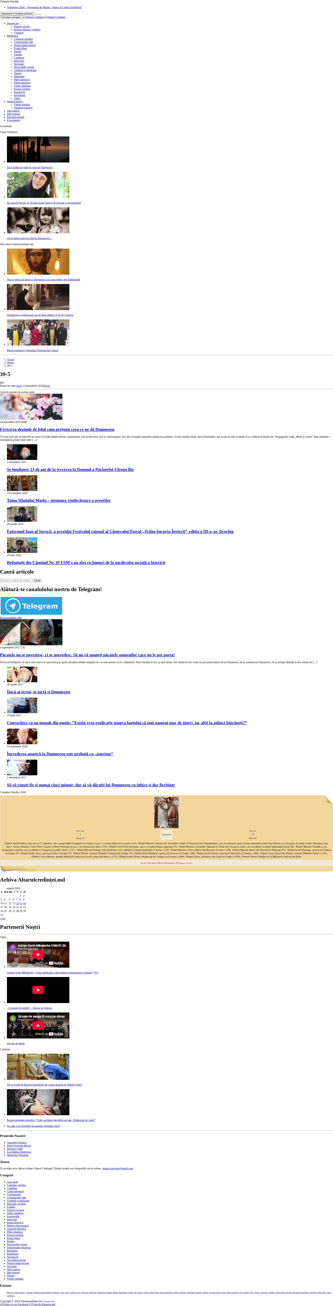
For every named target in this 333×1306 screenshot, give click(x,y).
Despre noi (13, 23)
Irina (19, 385)
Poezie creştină (22, 88)
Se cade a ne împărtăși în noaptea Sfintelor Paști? (33, 1126)
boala (16, 1293)
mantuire (182, 1293)
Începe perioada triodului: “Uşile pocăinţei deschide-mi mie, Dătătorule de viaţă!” (51, 1120)
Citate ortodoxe (22, 85)
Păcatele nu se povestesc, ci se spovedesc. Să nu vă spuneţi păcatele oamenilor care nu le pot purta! (87, 655)
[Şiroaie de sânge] (38, 1037)
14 (17, 903)
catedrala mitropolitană (42, 1293)
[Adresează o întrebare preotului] (36, 14)
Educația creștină (16, 1203)
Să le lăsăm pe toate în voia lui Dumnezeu (30, 167)
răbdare (272, 1293)
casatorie (29, 1293)
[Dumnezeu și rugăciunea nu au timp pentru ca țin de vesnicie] (38, 309)
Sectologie (19, 95)
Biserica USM (15, 1148)
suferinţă (313, 1293)
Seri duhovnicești (16, 1260)
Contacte (19, 32)
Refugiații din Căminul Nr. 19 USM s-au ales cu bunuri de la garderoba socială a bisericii (86, 562)
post (240, 1293)
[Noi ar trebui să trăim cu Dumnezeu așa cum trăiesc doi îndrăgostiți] (38, 273)
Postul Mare (20, 48)
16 (24, 903)
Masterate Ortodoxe (18, 1155)
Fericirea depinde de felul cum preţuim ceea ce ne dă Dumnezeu (57, 429)
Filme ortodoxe (22, 82)
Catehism (19, 57)
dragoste (85, 1293)
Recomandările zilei (11, 617)
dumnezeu (101, 1293)
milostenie (191, 1293)
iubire (157, 1293)
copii (62, 1293)
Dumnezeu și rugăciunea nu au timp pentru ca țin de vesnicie (40, 315)
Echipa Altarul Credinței (27, 29)
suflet (319, 1293)
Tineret (18, 73)
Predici (18, 51)
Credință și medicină (25, 70)
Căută (37, 580)
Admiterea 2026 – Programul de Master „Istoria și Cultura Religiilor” (44, 7)
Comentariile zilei (23, 42)
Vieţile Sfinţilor (15, 1278)
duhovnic (93, 1293)
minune (199, 1293)
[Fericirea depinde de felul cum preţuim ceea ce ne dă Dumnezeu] (31, 418)
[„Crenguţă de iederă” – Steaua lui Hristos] (38, 1002)
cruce (78, 1293)
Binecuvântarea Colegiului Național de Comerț (32, 350)
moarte (205, 1293)
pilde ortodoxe (232, 1293)
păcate (256, 1293)
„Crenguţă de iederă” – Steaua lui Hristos (29, 1008)
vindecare (11, 1296)
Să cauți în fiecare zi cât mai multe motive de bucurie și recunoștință (44, 202)
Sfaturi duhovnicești (25, 45)
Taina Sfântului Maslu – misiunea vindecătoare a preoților (59, 500)
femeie (130, 1293)
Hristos (140, 1293)
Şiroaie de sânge (16, 1043)
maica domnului (166, 1293)
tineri (324, 1293)
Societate (19, 63)
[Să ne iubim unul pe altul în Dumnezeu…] (38, 232)
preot (252, 1293)
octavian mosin (215, 1293)
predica (246, 1293)
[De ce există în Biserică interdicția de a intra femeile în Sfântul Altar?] (38, 1078)
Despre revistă (21, 26)
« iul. (3, 918)
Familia (18, 54)
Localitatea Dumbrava (19, 1151)
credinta (72, 1293)
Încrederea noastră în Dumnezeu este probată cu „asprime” (60, 754)
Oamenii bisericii (23, 107)
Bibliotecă (12, 35)
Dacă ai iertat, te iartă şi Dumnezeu (38, 692)
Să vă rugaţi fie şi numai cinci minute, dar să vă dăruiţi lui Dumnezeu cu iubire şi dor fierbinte (91, 785)
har (135, 1293)
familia (109, 1293)
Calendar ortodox (23, 38)
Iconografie (13, 1216)
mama (176, 1293)
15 (21, 903)
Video (17, 98)
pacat (224, 1293)
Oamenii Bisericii (16, 1228)
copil (67, 1293)
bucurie (22, 1293)
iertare (146, 1293)
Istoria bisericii (15, 101)
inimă (151, 1293)
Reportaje (19, 76)
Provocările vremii (24, 67)
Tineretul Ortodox (17, 1142)
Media (10, 362)
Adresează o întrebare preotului (17, 13)
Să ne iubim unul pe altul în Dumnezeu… (29, 238)
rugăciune (264, 1293)
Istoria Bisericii (15, 1222)
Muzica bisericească (18, 1225)
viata (329, 1293)
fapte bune (123, 1293)
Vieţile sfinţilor (22, 104)
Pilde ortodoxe (22, 79)
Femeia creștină (15, 1210)
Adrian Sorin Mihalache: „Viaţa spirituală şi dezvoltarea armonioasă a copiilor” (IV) (53, 972)
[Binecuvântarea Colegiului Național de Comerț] (38, 344)
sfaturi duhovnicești (283, 1293)
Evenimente (13, 120)
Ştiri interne (13, 110)
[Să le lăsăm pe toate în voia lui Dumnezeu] (38, 161)
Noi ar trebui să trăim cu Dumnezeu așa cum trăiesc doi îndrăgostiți (43, 279)
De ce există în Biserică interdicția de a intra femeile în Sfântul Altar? (44, 1084)
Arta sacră (12, 1181)
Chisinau (55, 1293)
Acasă (10, 359)
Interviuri (19, 60)
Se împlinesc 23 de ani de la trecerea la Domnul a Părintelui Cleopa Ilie (70, 469)
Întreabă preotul (15, 117)
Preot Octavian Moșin (19, 1145)
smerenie (295, 1293)
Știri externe (13, 113)
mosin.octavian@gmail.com (117, 1168)
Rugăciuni (19, 92)
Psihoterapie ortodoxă (19, 1247)
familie (115, 1293)
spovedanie (304, 1293)
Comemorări (14, 1194)
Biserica (10, 1293)
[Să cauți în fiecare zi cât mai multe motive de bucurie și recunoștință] (38, 196)
